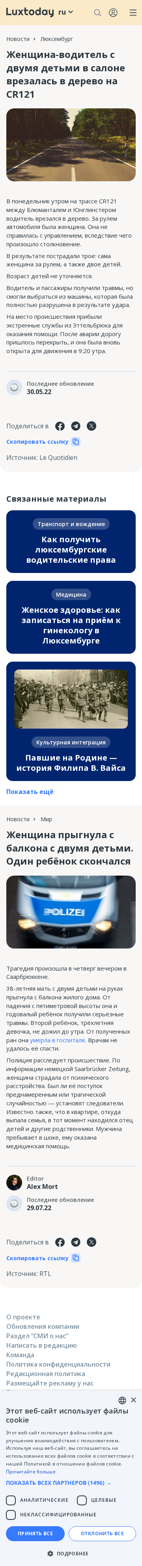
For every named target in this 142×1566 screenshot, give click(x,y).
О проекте (23, 1317)
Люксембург (57, 39)
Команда (20, 1355)
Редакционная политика (45, 1374)
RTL (45, 1273)
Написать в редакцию (41, 1345)
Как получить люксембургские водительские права (71, 549)
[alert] (71, 1478)
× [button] (133, 1400)
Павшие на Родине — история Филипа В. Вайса (71, 762)
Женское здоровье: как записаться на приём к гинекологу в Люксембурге (71, 625)
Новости (18, 39)
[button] (71, 1482)
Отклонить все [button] (102, 1533)
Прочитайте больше (31, 1471)
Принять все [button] (35, 1533)
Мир (46, 819)
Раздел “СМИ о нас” (37, 1336)
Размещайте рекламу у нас (49, 1383)
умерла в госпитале (57, 1040)
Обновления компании (42, 1326)
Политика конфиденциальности (58, 1364)
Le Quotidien (58, 457)
